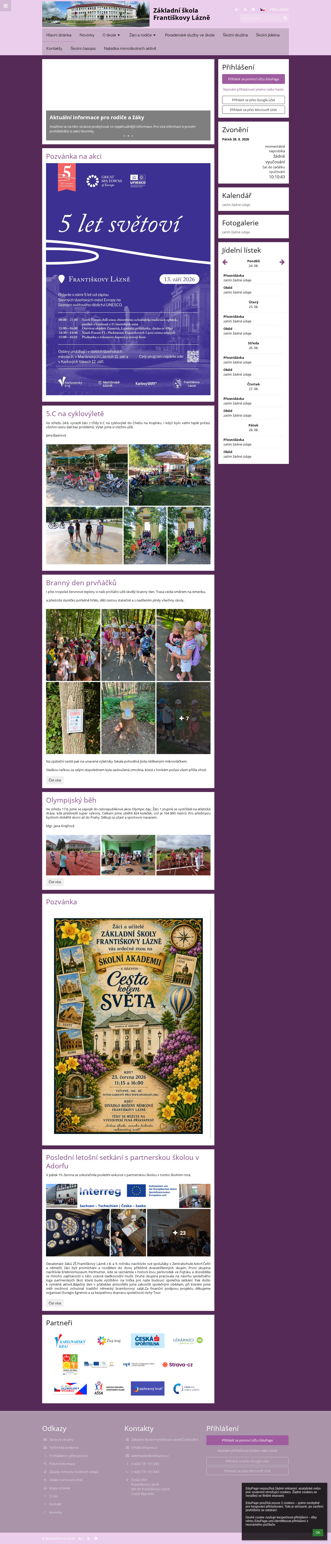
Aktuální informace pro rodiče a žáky (97, 117)
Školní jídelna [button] (268, 35)
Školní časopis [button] (83, 48)
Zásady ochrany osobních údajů (73, 1471)
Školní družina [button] (235, 35)
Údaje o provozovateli (66, 1479)
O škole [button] (109, 35)
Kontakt (55, 1504)
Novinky (55, 1512)
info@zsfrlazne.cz (144, 1447)
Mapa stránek (59, 1488)
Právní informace (62, 1463)
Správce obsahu (61, 1439)
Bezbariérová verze (60, 1538)
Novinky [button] (87, 35)
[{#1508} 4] (109, 1340)
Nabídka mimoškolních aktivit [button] (130, 48)
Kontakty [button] (54, 48)
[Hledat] (285, 18)
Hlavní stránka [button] (58, 35)
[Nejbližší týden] (282, 263)
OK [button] (318, 1532)
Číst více (56, 781)
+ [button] (238, 9)
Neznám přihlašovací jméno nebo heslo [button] (253, 89)
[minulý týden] (225, 263)
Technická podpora (64, 1447)
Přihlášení (279, 9)
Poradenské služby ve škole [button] (190, 35)
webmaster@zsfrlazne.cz (150, 1455)
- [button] (246, 9)
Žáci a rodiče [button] (140, 35)
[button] (253, 9)
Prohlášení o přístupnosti (68, 1455)
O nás (53, 1496)
